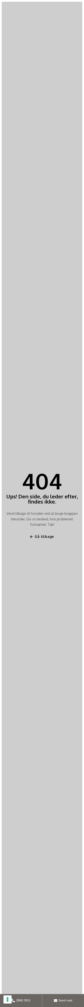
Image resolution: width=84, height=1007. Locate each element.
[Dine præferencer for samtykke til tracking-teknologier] (7, 999)
